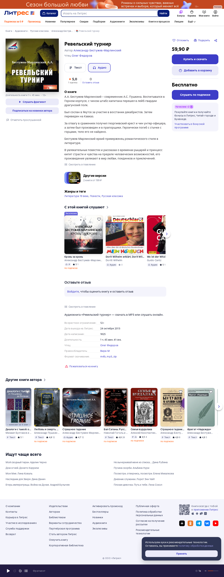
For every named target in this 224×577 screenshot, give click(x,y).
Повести (95, 196)
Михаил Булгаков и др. (18, 432)
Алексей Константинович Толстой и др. (144, 432)
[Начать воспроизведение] (8, 571)
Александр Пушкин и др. (46, 432)
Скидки (84, 21)
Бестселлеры (100, 511)
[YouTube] (215, 523)
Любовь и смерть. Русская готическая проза (46, 429)
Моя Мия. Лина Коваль (19, 473)
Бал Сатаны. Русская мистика (116, 429)
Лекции (178, 21)
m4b (103, 356)
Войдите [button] (73, 291)
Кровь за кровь (73, 256)
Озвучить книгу (58, 539)
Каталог (51, 13)
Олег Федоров (109, 345)
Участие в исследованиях (21, 523)
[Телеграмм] (199, 523)
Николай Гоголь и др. (116, 432)
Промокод (34, 21)
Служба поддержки (17, 528)
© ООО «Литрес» (112, 558)
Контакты (11, 511)
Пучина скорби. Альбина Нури (131, 467)
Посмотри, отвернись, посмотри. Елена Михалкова (144, 473)
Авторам (54, 511)
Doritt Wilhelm (114, 260)
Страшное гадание (74, 429)
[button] (72, 80)
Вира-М (105, 351)
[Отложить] (99, 219)
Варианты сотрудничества (65, 523)
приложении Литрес (206, 509)
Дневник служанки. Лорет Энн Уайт (134, 479)
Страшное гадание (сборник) (172, 429)
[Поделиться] (216, 40)
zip (115, 356)
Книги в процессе (159, 21)
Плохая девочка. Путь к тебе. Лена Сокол (138, 484)
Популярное (67, 21)
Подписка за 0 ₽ (13, 21)
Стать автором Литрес (63, 534)
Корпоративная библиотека (66, 545)
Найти (163, 13)
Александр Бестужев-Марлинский (83, 260)
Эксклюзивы (136, 21)
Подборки (99, 21)
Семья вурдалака (141, 429)
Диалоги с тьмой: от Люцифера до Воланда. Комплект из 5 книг (18, 429)
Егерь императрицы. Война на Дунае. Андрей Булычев (38, 484)
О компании (13, 506)
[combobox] (109, 13)
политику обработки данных (195, 545)
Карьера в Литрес (16, 517)
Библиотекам (57, 517)
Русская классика (112, 196)
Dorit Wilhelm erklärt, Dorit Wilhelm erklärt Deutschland (125, 256)
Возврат (11, 534)
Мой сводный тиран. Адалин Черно (26, 462)
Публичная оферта (147, 506)
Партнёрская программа (64, 528)
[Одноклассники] (190, 523)
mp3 (109, 356)
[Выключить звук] (205, 570)
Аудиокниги (117, 21)
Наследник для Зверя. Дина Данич (26, 479)
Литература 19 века (76, 196)
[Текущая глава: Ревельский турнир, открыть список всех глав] (26, 571)
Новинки (50, 21)
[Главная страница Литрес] (19, 13)
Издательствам (58, 506)
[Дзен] (182, 523)
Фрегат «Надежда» (199, 429)
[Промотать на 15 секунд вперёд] (20, 571)
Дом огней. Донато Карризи (22, 467)
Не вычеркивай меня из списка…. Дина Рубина (141, 462)
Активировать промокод (107, 506)
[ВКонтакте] (207, 523)
